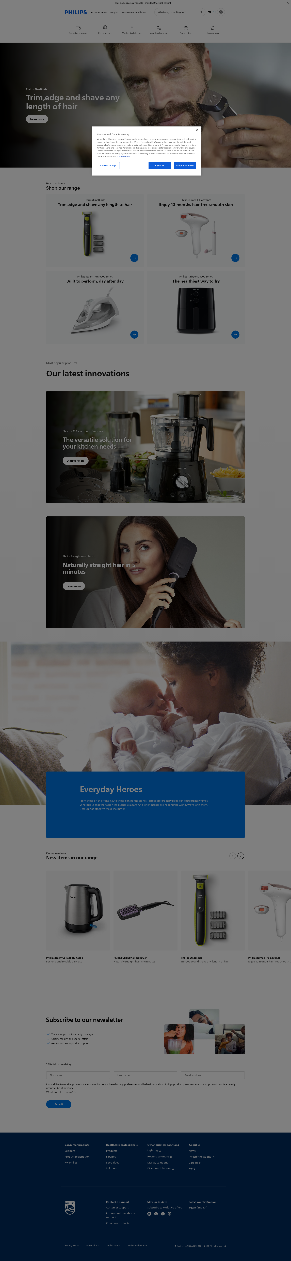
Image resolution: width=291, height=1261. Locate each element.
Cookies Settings (108, 165)
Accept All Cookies (185, 165)
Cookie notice (124, 156)
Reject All (159, 165)
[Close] (196, 130)
